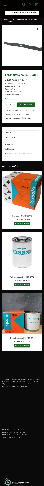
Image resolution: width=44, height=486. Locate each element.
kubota (23, 118)
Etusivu (4, 19)
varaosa (29, 118)
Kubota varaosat (21, 19)
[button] (5, 5)
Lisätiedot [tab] (10, 137)
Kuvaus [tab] (9, 133)
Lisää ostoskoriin (26, 105)
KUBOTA (11, 19)
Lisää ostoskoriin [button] (22, 223)
